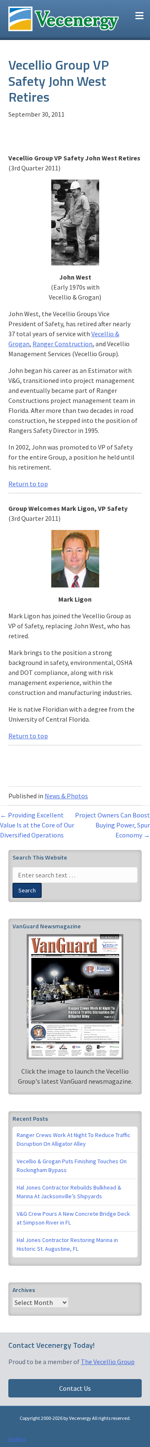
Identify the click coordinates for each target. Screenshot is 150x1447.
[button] (75, 1388)
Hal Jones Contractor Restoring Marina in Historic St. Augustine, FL (67, 1244)
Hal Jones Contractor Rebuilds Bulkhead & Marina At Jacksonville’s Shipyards (69, 1192)
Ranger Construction (62, 344)
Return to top (28, 484)
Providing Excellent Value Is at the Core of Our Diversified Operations (37, 825)
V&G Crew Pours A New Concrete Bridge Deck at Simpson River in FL (73, 1218)
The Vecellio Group (108, 1361)
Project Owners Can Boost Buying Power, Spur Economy (112, 825)
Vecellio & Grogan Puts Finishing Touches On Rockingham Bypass (72, 1165)
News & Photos (66, 796)
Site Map (16, 1439)
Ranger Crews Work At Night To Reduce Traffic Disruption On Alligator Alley (73, 1139)
